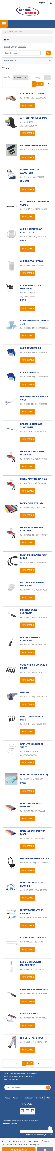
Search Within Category (15, 47)
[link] (26, 84)
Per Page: (38, 78)
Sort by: (7, 77)
